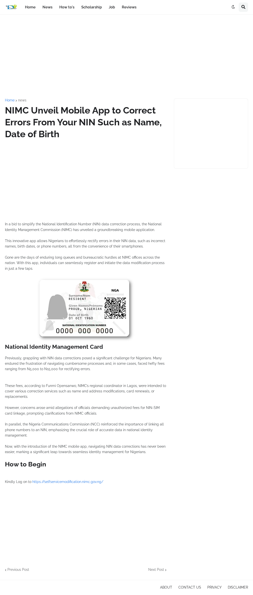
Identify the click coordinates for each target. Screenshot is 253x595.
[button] (233, 7)
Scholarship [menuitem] (91, 7)
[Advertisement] (126, 56)
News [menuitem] (47, 7)
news (22, 100)
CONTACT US (189, 587)
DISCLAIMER (238, 587)
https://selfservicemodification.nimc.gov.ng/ (67, 482)
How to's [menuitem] (66, 7)
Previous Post (18, 570)
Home (10, 100)
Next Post (156, 570)
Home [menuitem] (30, 7)
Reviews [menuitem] (129, 7)
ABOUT (166, 587)
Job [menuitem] (112, 7)
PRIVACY (214, 587)
